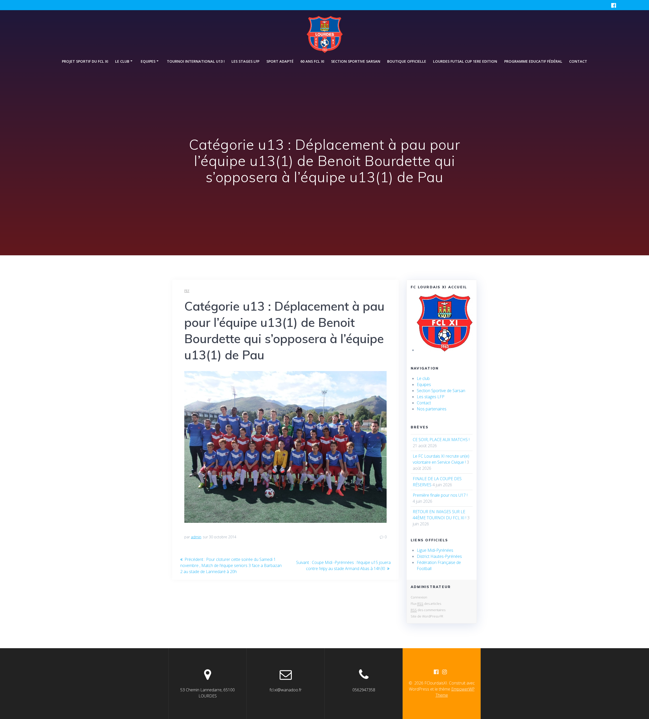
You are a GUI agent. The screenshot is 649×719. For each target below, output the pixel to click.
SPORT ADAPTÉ (280, 61)
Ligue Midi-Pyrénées (435, 550)
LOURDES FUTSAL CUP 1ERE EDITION (465, 61)
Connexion (419, 597)
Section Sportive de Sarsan (441, 390)
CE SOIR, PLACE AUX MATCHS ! (441, 439)
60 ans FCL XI (312, 61)
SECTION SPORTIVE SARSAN (355, 61)
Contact (578, 61)
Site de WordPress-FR (427, 616)
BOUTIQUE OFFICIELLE (406, 61)
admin (196, 536)
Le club (423, 378)
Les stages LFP (245, 61)
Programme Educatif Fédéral (533, 61)
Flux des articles (426, 603)
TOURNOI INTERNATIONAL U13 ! (196, 61)
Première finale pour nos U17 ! (440, 495)
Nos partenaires (431, 409)
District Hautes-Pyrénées (439, 556)
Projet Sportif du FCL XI (85, 61)
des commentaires (428, 610)
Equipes (424, 384)
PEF (186, 291)
